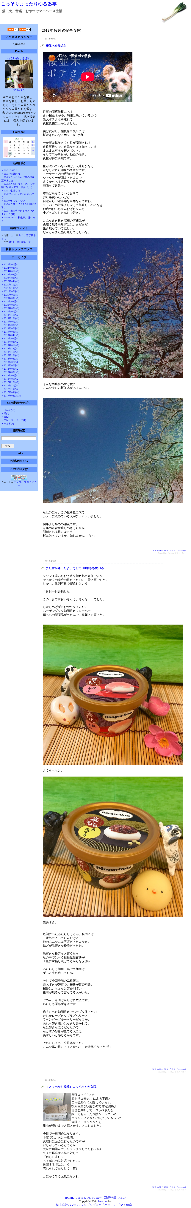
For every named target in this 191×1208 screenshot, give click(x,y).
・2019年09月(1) (10, 321)
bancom (102, 1201)
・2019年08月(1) (10, 325)
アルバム (19, 90)
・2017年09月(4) (10, 392)
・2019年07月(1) (10, 328)
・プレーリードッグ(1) (13, 420)
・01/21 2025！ (9, 170)
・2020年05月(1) (10, 304)
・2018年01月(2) (10, 378)
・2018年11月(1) (10, 352)
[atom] (25, 29)
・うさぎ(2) (7, 423)
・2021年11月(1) (10, 284)
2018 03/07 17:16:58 (160, 1187)
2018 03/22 (51, 561)
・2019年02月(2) (10, 341)
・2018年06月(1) (10, 365)
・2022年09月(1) (10, 277)
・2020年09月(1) (10, 298)
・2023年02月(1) (10, 274)
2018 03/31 (51, 38)
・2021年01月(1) (10, 294)
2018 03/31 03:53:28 (160, 550)
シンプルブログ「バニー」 (98, 1205)
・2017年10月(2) (10, 389)
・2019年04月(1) (10, 335)
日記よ (172, 550)
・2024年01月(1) (10, 271)
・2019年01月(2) (10, 345)
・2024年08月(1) (10, 267)
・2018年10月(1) (10, 355)
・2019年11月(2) (10, 314)
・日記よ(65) (8, 410)
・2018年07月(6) (10, 362)
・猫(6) (5, 413)
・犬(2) (5, 416)
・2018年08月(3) (10, 358)
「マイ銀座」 (126, 1205)
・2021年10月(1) (10, 288)
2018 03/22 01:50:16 (160, 1069)
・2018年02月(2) (10, 375)
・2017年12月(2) (10, 382)
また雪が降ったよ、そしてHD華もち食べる (75, 568)
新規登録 (110, 1197)
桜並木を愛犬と (56, 45)
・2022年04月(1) (10, 281)
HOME (69, 1197)
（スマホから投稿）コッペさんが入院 (71, 1086)
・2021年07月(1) (10, 291)
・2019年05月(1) (10, 331)
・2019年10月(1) (10, 318)
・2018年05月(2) (10, 368)
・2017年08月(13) (11, 395)
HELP (122, 1197)
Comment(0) (181, 550)
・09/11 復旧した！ (11, 190)
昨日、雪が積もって (20, 242)
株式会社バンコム (68, 1205)
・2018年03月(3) (10, 372)
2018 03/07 (51, 1079)
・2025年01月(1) (10, 264)
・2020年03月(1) (10, 308)
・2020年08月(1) (10, 301)
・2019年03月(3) (10, 338)
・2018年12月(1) (10, 348)
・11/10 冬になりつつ (13, 200)
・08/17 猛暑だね (10, 173)
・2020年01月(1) (10, 311)
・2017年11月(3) (10, 385)
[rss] (13, 29)
